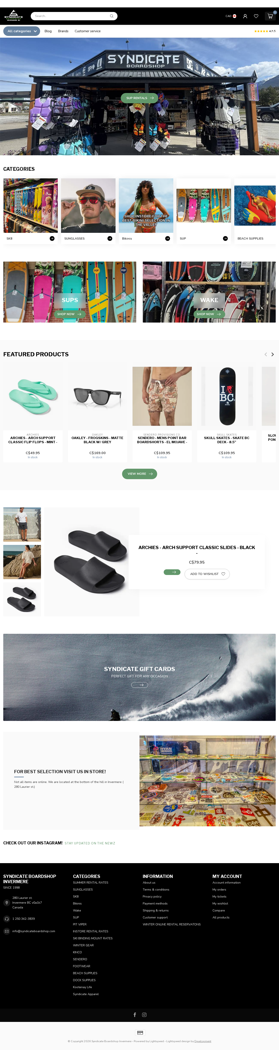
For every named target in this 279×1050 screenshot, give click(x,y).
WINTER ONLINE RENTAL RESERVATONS (172, 924)
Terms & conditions (156, 890)
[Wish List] (256, 16)
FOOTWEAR (81, 966)
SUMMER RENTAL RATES (90, 883)
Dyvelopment (202, 1041)
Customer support (155, 917)
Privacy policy (152, 896)
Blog (48, 31)
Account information (227, 883)
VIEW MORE (137, 474)
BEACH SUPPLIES (85, 973)
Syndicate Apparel (86, 994)
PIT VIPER (80, 924)
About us (149, 883)
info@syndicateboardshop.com (33, 931)
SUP (76, 917)
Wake (77, 910)
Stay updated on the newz (90, 843)
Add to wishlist (204, 574)
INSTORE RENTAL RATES (90, 931)
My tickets (219, 896)
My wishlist (220, 903)
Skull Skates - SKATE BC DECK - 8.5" (226, 440)
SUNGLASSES (83, 890)
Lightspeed (157, 1041)
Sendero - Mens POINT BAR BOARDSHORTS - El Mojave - (162, 440)
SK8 (75, 896)
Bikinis (77, 903)
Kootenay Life (82, 987)
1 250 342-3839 (23, 919)
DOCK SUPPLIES (84, 980)
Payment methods (155, 903)
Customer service (88, 31)
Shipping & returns (156, 910)
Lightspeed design (178, 1041)
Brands (63, 31)
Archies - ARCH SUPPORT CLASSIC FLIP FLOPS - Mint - (32, 440)
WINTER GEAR (83, 945)
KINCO (77, 952)
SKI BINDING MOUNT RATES (93, 938)
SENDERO (80, 959)
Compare (219, 910)
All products (221, 917)
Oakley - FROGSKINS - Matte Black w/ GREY (97, 440)
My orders (219, 890)
